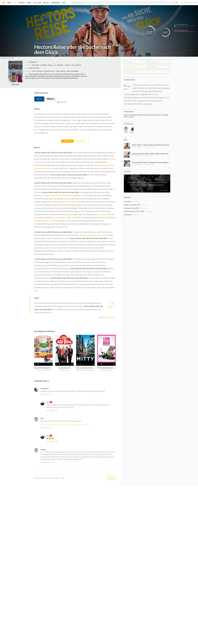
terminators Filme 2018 (131, 208)
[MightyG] (132, 129)
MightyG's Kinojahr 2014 (132, 205)
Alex (41, 418)
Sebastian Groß (110, 317)
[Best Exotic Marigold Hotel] (43, 349)
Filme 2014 (127, 202)
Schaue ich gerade (131, 71)
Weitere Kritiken (128, 123)
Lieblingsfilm (130, 67)
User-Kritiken (81, 141)
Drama (50, 65)
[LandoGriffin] (126, 129)
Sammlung (153, 67)
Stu (48, 402)
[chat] (182, 3)
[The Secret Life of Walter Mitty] (85, 349)
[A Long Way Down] (64, 349)
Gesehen (129, 61)
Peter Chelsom (37, 71)
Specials (46, 2)
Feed (63, 2)
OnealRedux (44, 388)
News (9, 2)
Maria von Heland (72, 71)
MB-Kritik (67, 141)
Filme (15, 2)
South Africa (76, 65)
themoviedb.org (9, 58)
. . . (68, 2)
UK (55, 65)
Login (195, 2)
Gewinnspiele (55, 2)
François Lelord (49, 71)
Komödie (43, 65)
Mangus (43, 449)
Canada (67, 65)
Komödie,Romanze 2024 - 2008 (134, 211)
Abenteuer (35, 65)
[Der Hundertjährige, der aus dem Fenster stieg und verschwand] (106, 349)
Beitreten (187, 2)
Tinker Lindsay (60, 71)
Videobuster (128, 214)
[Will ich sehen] (38, 364)
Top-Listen (37, 2)
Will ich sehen (154, 61)
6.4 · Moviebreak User (181, 30)
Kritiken (22, 2)
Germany (60, 65)
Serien (29, 2)
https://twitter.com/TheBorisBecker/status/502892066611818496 (64, 425)
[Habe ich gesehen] (35, 364)
